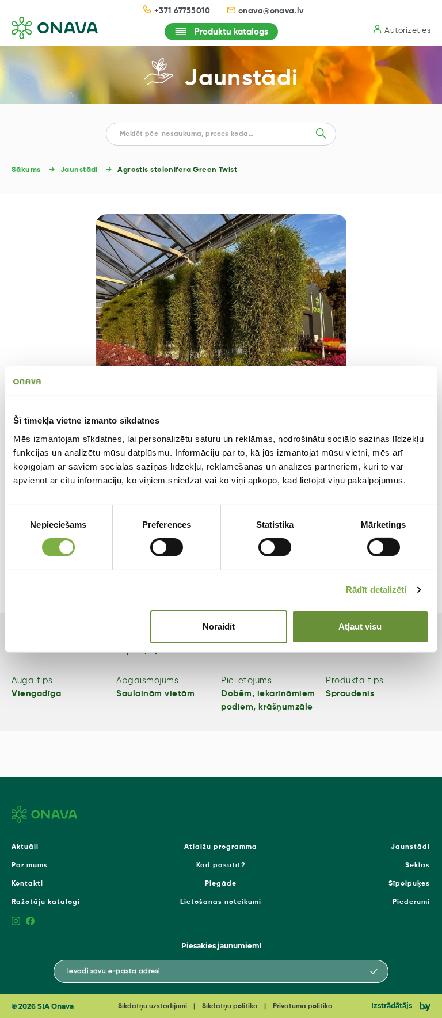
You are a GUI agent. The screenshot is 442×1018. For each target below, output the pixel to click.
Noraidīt (219, 626)
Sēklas (417, 865)
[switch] (166, 547)
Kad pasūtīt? (221, 865)
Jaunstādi (241, 78)
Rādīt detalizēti (376, 589)
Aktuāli (25, 847)
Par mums (30, 865)
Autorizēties (407, 30)
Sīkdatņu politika (230, 1006)
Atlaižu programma (220, 847)
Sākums (26, 170)
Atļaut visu (360, 626)
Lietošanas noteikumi (220, 902)
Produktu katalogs (231, 32)
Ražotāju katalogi (46, 902)
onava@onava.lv (271, 11)
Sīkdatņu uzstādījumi (152, 1006)
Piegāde (221, 883)
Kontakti (27, 883)
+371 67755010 (182, 11)
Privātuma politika (303, 1006)
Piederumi (411, 902)
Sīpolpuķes (409, 883)
